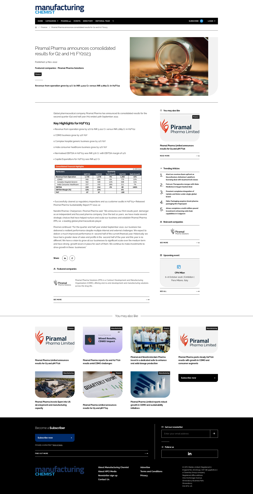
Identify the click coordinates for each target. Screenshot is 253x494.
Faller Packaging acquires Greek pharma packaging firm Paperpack (183, 202)
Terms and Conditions (151, 471)
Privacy (144, 475)
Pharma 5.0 (66, 21)
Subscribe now (188, 378)
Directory (88, 21)
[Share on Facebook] (72, 258)
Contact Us (103, 479)
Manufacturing (116, 328)
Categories (50, 21)
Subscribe (194, 21)
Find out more (41, 453)
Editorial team (103, 21)
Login (210, 21)
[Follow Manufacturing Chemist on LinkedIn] (190, 454)
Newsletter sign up (107, 475)
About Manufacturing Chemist (113, 467)
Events (77, 21)
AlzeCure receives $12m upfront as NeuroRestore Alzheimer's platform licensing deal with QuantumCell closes (183, 177)
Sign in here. (58, 445)
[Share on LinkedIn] (65, 258)
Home (40, 21)
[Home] (36, 27)
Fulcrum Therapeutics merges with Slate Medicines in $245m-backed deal (183, 185)
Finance (38, 74)
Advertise (145, 467)
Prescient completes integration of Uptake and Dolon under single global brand (183, 194)
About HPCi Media (107, 471)
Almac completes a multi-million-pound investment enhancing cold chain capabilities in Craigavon (183, 211)
